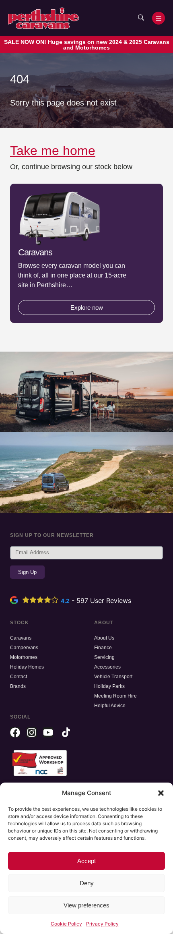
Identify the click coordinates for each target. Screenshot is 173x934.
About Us (104, 638)
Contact (18, 676)
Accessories (107, 667)
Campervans (24, 647)
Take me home (52, 150)
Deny (87, 883)
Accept (86, 860)
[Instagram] (32, 732)
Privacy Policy (102, 924)
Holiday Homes (27, 667)
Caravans (20, 638)
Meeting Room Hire (115, 696)
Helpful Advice (110, 705)
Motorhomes (23, 657)
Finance (103, 647)
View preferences (86, 905)
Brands (18, 686)
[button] (161, 793)
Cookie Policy (66, 924)
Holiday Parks (109, 686)
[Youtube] (48, 732)
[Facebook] (15, 732)
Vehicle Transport (113, 676)
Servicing (104, 657)
